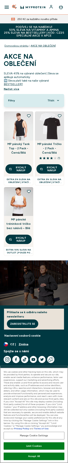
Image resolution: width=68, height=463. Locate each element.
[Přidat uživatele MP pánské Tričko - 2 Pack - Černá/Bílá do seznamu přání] (59, 115)
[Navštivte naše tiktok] (24, 359)
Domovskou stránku (16, 45)
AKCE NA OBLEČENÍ (43, 45)
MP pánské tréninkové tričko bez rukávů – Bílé (18, 224)
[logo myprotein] (32, 7)
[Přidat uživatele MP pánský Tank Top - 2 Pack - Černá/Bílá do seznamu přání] (28, 115)
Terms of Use (41, 428)
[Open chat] (50, 359)
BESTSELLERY (13, 84)
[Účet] (51, 7)
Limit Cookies (34, 446)
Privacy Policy (21, 428)
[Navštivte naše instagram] (7, 359)
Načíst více (11, 89)
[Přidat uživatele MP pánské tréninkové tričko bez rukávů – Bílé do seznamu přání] (28, 191)
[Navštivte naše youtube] (33, 359)
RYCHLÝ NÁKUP (21, 169)
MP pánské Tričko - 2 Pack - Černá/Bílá (49, 148)
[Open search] (15, 7)
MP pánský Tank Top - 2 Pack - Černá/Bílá (18, 148)
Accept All (34, 456)
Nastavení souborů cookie (22, 335)
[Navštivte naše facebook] (16, 359)
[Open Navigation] (7, 7)
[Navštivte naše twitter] (42, 359)
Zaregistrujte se (22, 323)
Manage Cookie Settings (34, 435)
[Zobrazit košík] (61, 7)
